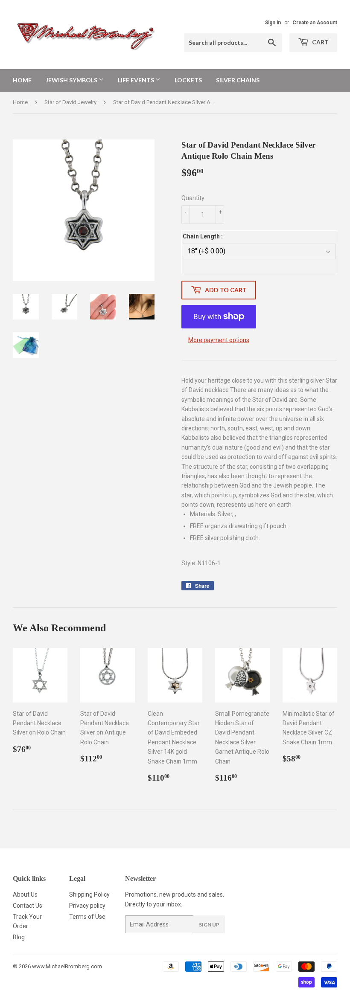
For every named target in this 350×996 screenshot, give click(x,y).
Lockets (188, 80)
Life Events (136, 80)
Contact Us (27, 905)
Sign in (273, 23)
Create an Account (314, 23)
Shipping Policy (89, 894)
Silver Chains (238, 80)
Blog (19, 937)
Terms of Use (87, 916)
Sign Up (209, 924)
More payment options (218, 340)
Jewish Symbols (72, 80)
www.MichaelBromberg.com (67, 966)
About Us (25, 894)
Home (22, 80)
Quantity (192, 198)
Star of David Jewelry (70, 102)
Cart (320, 42)
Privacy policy (87, 905)
